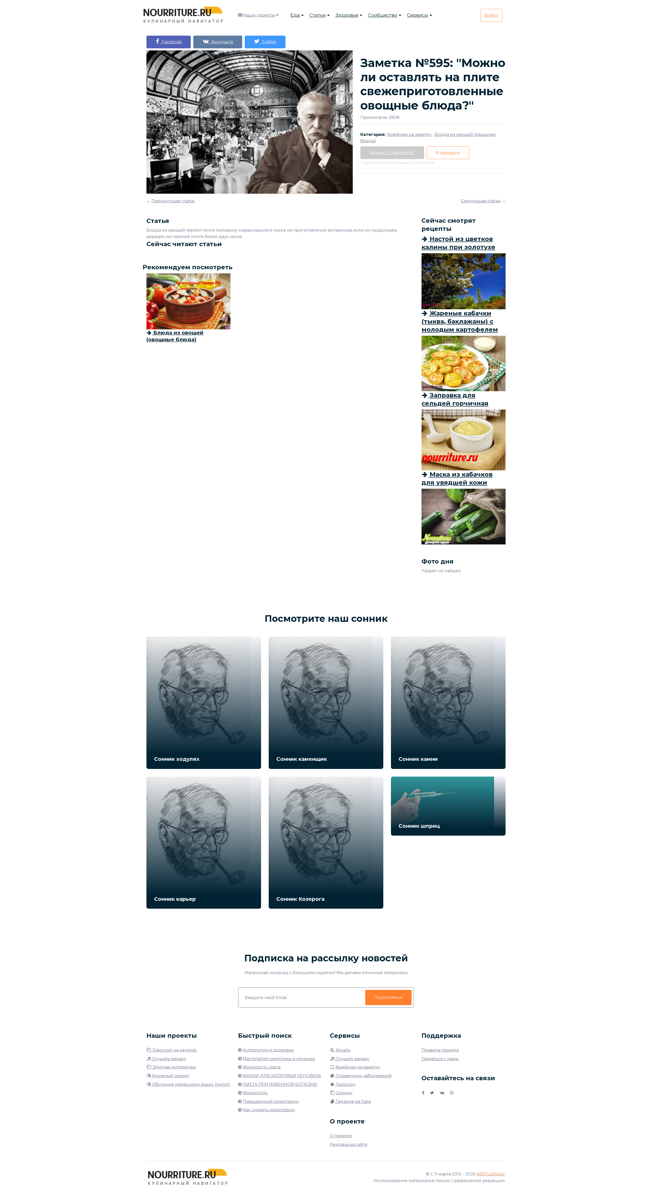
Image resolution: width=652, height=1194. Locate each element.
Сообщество (382, 15)
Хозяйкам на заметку (357, 1067)
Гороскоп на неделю (174, 1050)
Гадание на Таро (353, 1101)
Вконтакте (221, 41)
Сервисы (417, 15)
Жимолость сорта (261, 1067)
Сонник (343, 1092)
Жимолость (255, 1092)
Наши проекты (259, 15)
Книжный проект (170, 1075)
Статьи (317, 15)
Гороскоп (345, 1084)
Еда (295, 15)
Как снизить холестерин (269, 1109)
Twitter (268, 41)
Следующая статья (480, 201)
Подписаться (388, 997)
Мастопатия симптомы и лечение (279, 1058)
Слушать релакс (168, 1058)
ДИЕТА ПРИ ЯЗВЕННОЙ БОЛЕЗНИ (280, 1084)
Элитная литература (174, 1067)
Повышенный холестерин (271, 1101)
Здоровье (346, 15)
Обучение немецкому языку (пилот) (190, 1084)
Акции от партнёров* (392, 152)
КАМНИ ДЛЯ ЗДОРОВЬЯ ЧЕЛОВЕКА (282, 1075)
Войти (491, 15)
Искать (342, 1050)
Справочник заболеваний (363, 1075)
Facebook (171, 41)
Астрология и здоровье (268, 1050)
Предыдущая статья (173, 201)
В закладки (448, 152)
